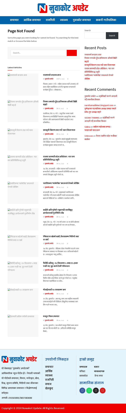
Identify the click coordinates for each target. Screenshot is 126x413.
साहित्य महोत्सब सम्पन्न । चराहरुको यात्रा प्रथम (98, 128)
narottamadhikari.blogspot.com (99, 105)
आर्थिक (48, 371)
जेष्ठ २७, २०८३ (60, 134)
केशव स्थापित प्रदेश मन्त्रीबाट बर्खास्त (101, 137)
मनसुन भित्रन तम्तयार (51, 316)
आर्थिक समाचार (32, 20)
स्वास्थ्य (64, 20)
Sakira (87, 127)
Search (88, 30)
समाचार (14, 20)
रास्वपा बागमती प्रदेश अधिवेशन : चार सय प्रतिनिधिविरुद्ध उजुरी (59, 158)
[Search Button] (72, 53)
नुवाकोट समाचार (82, 20)
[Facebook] (82, 390)
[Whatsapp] (89, 390)
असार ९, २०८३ (60, 79)
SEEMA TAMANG (92, 118)
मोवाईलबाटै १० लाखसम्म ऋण (54, 289)
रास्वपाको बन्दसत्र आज (52, 75)
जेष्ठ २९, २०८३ (60, 108)
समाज (48, 384)
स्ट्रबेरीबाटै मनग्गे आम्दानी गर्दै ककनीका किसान (101, 97)
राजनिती (50, 20)
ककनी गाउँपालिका (106, 20)
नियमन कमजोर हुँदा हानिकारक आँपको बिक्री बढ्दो (60, 103)
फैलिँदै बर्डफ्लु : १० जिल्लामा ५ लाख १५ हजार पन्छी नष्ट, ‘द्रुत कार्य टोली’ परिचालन (60, 264)
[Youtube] (103, 390)
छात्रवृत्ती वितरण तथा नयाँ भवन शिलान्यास (59, 130)
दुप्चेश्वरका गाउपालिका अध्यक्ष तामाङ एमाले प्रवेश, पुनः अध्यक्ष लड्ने (100, 110)
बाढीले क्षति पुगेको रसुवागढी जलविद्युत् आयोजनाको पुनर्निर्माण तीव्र (58, 211)
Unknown (89, 136)
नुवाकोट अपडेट (49, 79)
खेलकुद (49, 388)
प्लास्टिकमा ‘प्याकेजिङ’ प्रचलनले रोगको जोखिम (61, 183)
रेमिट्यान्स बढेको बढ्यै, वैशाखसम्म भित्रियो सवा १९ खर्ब (61, 238)
